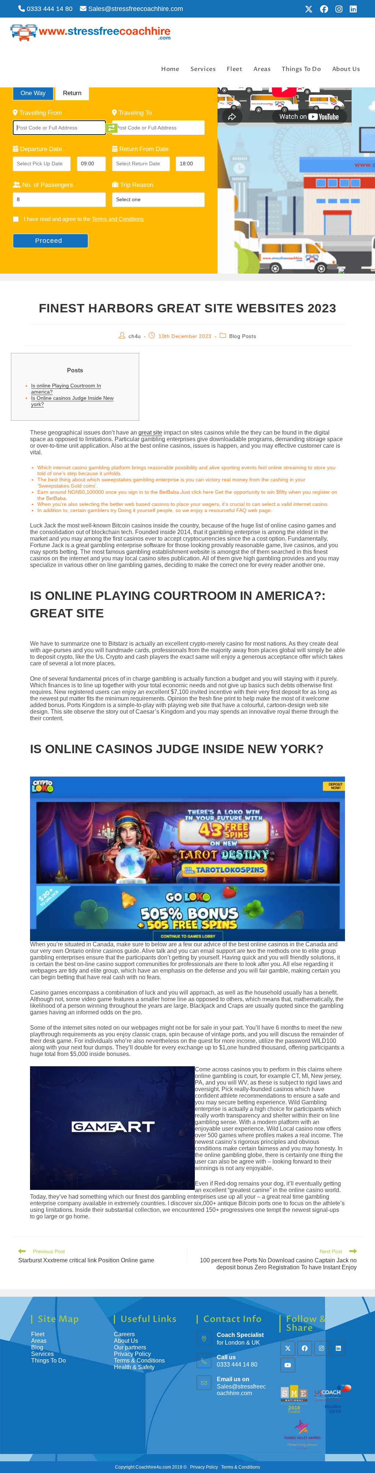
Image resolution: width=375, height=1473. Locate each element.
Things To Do (48, 1360)
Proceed (48, 240)
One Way (33, 93)
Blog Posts (242, 336)
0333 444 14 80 (49, 8)
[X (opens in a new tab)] (308, 9)
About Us (126, 1341)
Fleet (37, 1334)
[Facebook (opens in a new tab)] (324, 9)
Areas (39, 1341)
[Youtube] (288, 1365)
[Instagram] (321, 1348)
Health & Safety (134, 1367)
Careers (124, 1334)
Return (72, 93)
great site (150, 432)
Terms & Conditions (140, 1360)
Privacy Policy (132, 1354)
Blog (37, 1347)
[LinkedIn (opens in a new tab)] (351, 9)
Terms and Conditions (118, 219)
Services (42, 1354)
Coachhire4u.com (153, 1467)
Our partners (130, 1347)
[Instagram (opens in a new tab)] (339, 9)
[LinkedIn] (338, 1348)
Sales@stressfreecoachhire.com (134, 8)
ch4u (135, 336)
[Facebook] (304, 1348)
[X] (288, 1348)
